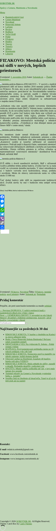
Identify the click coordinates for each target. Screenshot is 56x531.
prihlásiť (48, 306)
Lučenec (9, 27)
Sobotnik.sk (38, 77)
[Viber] (28, 218)
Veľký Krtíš (10, 34)
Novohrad (9, 22)
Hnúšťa (8, 41)
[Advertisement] (28, 262)
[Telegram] (28, 214)
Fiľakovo (9, 39)
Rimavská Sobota (13, 24)
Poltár (7, 37)
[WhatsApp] (28, 210)
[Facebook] (28, 197)
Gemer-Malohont (12, 19)
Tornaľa (8, 46)
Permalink (41, 294)
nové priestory (13, 294)
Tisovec (8, 44)
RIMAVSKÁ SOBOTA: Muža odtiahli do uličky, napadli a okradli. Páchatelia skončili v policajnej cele (30, 365)
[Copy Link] (28, 223)
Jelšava (8, 49)
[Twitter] (28, 205)
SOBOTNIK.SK (7, 3)
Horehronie (10, 51)
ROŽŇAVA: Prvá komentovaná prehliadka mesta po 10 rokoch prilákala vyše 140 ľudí (29, 350)
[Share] (28, 227)
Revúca (8, 29)
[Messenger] (28, 201)
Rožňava (9, 32)
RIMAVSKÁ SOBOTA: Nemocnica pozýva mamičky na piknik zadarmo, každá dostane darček (30, 355)
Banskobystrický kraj (14, 17)
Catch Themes (26, 524)
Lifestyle (9, 54)
